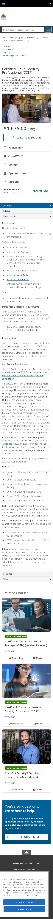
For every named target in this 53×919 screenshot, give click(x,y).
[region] (24, 894)
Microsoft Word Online (18, 275)
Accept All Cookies (24, 902)
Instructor (7, 573)
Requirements (9, 216)
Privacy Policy (32, 895)
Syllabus (6, 210)
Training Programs (16, 38)
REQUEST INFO (40, 191)
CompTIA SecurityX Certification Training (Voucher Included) (24, 775)
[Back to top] (26, 863)
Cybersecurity (32, 38)
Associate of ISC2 (11, 443)
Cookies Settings (24, 909)
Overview (7, 205)
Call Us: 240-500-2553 (27, 137)
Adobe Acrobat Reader (18, 279)
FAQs (5, 579)
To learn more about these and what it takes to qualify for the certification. (24, 375)
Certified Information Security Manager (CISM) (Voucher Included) (26, 643)
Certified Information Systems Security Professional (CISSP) (23, 709)
